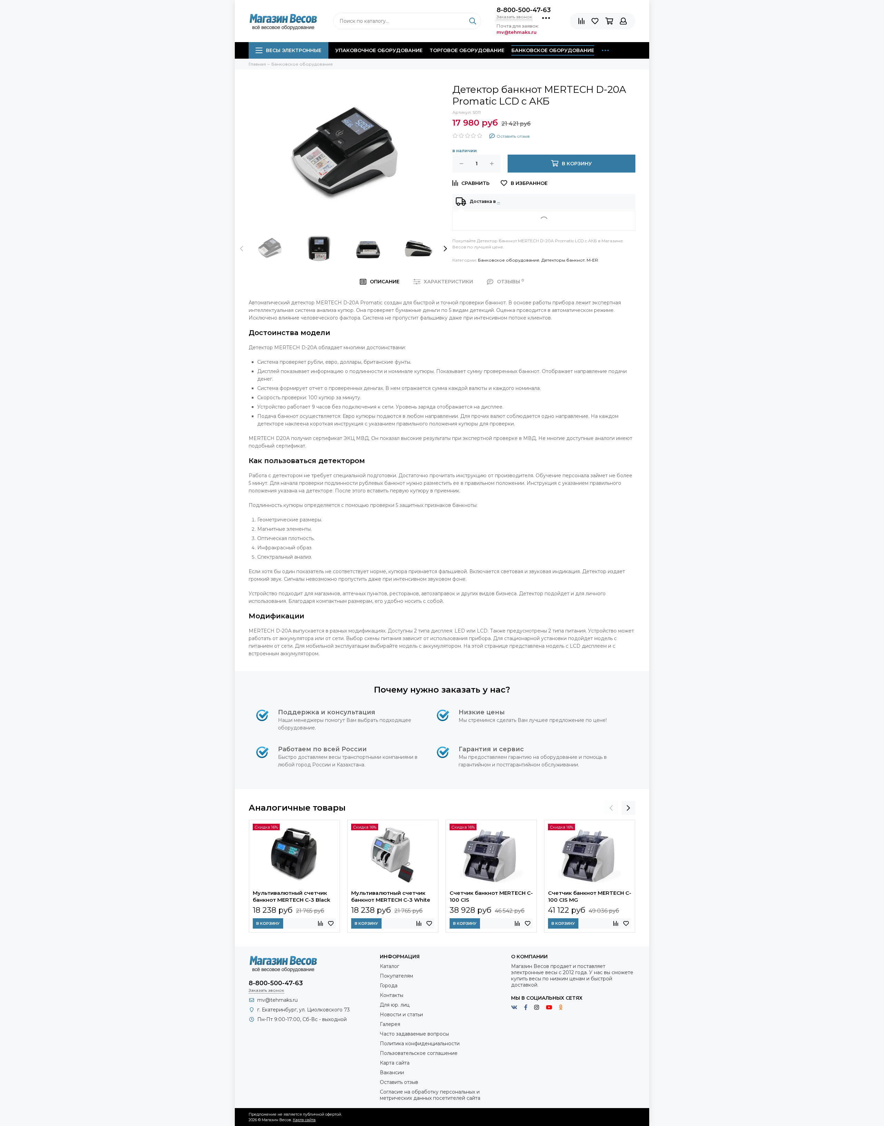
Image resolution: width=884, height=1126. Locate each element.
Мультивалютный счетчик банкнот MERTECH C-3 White (390, 896)
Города (388, 985)
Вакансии (392, 1072)
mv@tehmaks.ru (277, 1000)
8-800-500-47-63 (524, 10)
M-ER (592, 260)
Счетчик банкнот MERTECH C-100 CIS (491, 896)
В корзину (268, 923)
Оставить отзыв (399, 1082)
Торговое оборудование (467, 50)
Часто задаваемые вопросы (414, 1034)
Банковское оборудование (552, 50)
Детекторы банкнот (563, 260)
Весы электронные (293, 50)
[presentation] (242, 248)
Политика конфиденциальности (420, 1043)
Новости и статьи (401, 1014)
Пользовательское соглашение (419, 1053)
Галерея (390, 1024)
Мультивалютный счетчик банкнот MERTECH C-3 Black (291, 896)
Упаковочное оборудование (379, 50)
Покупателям (396, 976)
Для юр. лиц (395, 1005)
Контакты (391, 995)
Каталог (389, 966)
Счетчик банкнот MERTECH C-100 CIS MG (589, 896)
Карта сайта (395, 1063)
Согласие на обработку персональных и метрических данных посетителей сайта (430, 1095)
